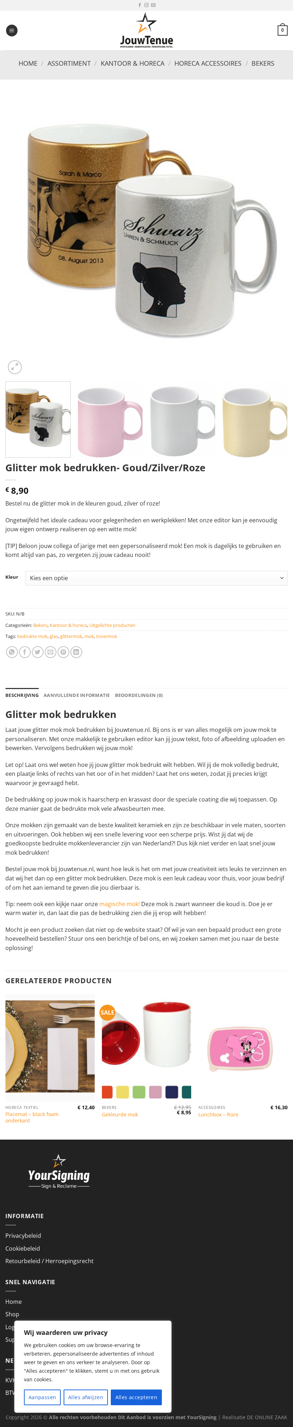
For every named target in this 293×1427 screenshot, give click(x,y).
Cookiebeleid (22, 1248)
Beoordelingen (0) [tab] (139, 695)
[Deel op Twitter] (38, 652)
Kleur (11, 577)
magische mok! (119, 904)
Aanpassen (42, 1397)
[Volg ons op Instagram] (146, 5)
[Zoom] (15, 367)
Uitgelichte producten (112, 625)
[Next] (273, 235)
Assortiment (69, 63)
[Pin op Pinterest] (63, 652)
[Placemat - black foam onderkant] (50, 1047)
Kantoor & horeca (132, 63)
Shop (12, 1314)
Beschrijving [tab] (22, 695)
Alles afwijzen (85, 1397)
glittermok (71, 636)
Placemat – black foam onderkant (32, 1117)
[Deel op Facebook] (25, 652)
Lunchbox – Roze (218, 1114)
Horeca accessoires (208, 63)
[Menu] (12, 30)
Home (28, 63)
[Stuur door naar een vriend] (50, 652)
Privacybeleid (23, 1236)
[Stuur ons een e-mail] (153, 5)
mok (89, 636)
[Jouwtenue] (146, 30)
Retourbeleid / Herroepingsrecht (49, 1261)
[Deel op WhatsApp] (12, 652)
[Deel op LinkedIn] (76, 652)
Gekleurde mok (120, 1114)
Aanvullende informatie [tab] (77, 695)
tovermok (106, 636)
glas (54, 636)
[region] (93, 1367)
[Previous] (20, 235)
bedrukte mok (32, 636)
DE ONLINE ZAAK (267, 1417)
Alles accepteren (136, 1397)
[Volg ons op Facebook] (140, 5)
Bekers (263, 63)
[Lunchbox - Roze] (243, 1047)
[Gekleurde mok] (146, 1047)
